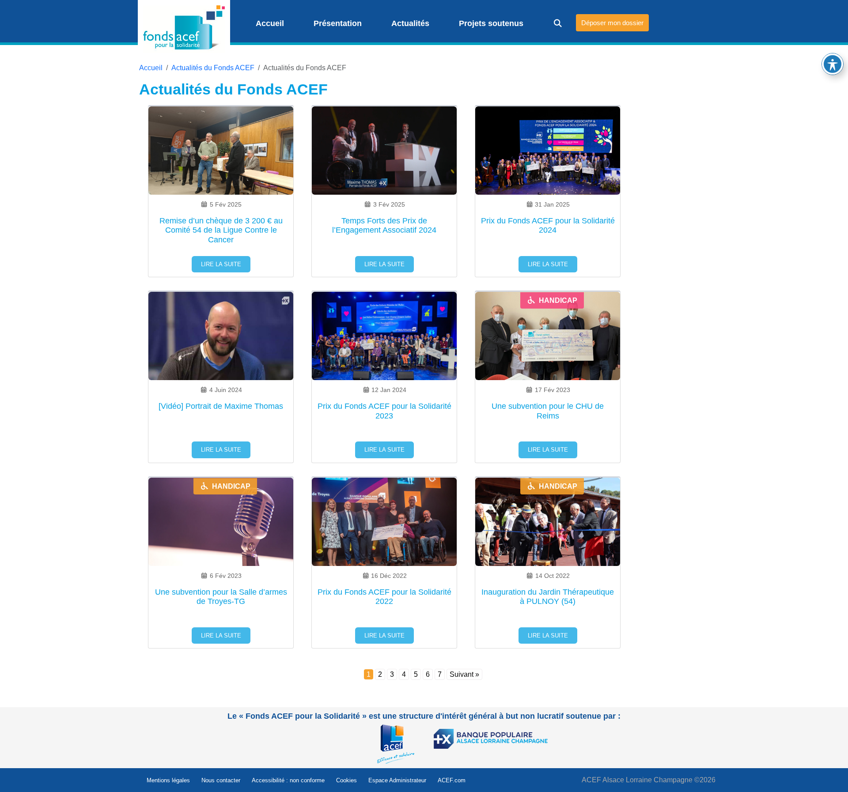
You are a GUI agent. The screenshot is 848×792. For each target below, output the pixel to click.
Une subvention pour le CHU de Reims (548, 411)
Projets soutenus (490, 23)
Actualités (409, 23)
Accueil (269, 23)
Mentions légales (168, 780)
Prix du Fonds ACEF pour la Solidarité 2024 (548, 225)
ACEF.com (452, 780)
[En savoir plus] (398, 743)
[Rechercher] (552, 23)
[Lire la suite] (220, 160)
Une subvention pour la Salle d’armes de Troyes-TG (221, 597)
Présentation (336, 23)
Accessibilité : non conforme (288, 780)
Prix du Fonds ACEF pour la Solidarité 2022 (384, 597)
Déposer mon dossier (612, 22)
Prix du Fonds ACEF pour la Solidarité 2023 (384, 411)
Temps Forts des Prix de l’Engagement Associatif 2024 (384, 225)
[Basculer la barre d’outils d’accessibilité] (832, 64)
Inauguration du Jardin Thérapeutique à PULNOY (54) (547, 597)
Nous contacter (220, 780)
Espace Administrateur (397, 780)
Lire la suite (221, 264)
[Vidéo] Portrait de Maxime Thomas (221, 406)
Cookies (346, 780)
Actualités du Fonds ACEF (212, 68)
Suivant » (464, 674)
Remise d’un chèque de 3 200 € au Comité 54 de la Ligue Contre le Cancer (221, 230)
